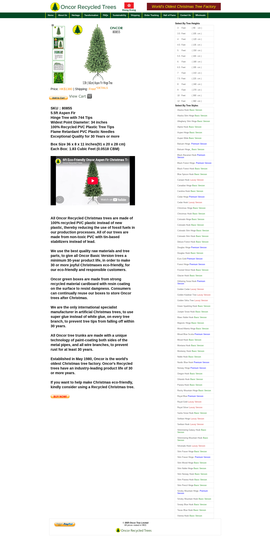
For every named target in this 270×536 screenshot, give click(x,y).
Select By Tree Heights (187, 23)
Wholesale (200, 15)
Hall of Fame (169, 15)
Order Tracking (151, 15)
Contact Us (185, 15)
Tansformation (91, 15)
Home (50, 15)
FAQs (105, 15)
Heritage (76, 15)
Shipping (135, 15)
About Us (62, 15)
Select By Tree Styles (186, 105)
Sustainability (119, 15)
